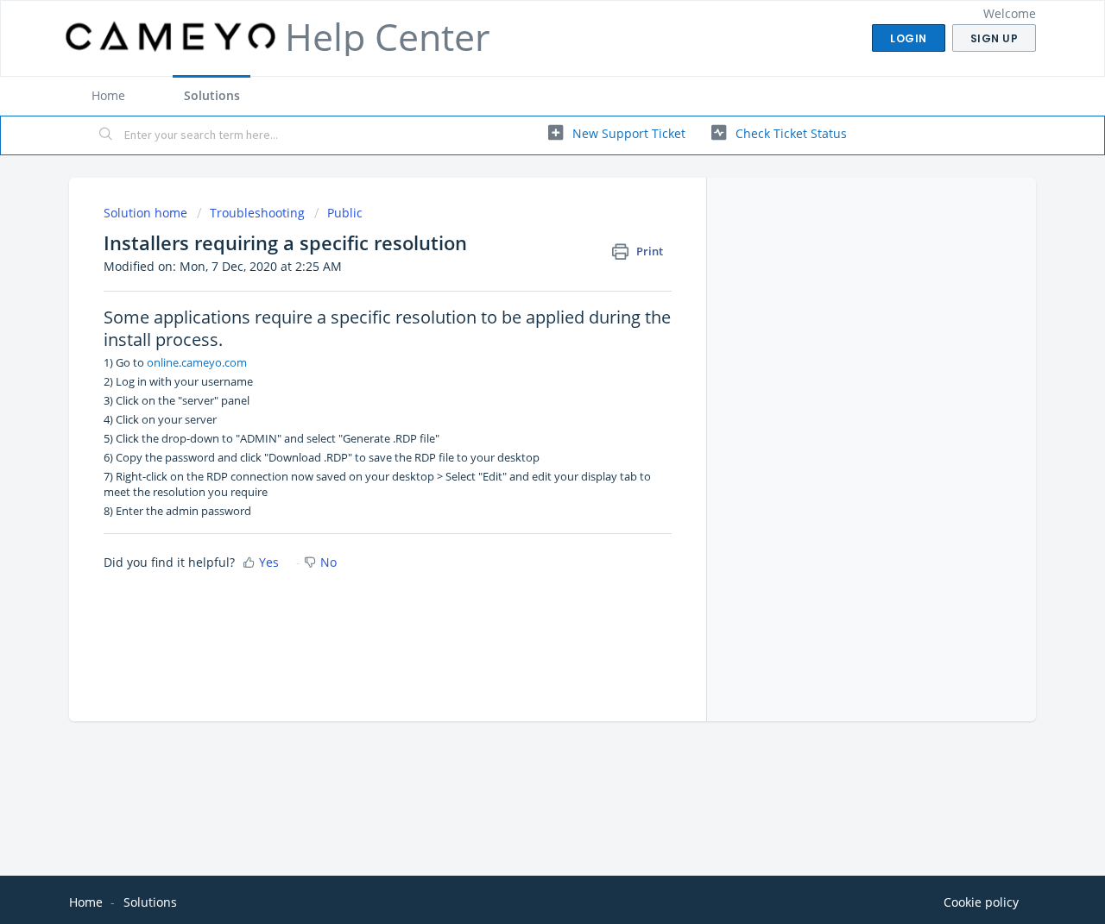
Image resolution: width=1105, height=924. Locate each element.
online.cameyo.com (197, 362)
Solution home (147, 212)
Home (108, 95)
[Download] (520, 234)
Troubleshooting (257, 212)
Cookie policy (981, 902)
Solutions (212, 95)
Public (345, 212)
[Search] (106, 135)
